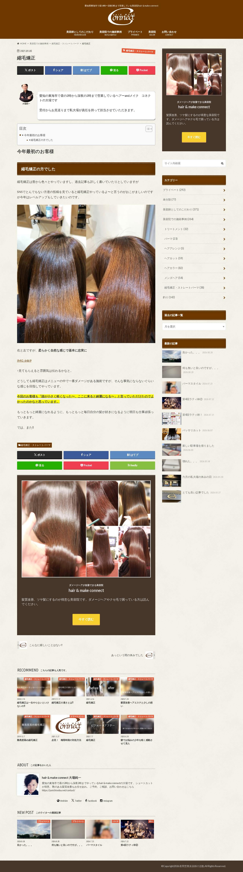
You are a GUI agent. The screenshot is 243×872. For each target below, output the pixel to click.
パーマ (171, 238)
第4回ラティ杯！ (198, 414)
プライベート (135, 33)
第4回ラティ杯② (198, 399)
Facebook (92, 801)
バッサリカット (197, 430)
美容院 (152, 33)
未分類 (169, 199)
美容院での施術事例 (110, 33)
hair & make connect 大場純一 (61, 777)
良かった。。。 (197, 352)
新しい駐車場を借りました (198, 447)
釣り (169, 297)
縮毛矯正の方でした (42, 139)
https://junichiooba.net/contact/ (58, 790)
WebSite (64, 801)
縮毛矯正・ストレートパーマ (35, 445)
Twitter (78, 801)
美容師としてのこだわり (80, 33)
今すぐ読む (86, 619)
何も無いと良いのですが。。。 (201, 369)
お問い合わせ (169, 33)
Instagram (108, 801)
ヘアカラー (173, 268)
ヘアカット (173, 258)
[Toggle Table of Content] (147, 129)
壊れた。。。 (196, 461)
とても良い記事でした (201, 492)
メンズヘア (173, 277)
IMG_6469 (24, 360)
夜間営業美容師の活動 (191, 866)
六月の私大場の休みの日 (202, 476)
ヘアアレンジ (174, 248)
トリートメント (176, 229)
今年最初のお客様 (34, 135)
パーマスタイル (197, 383)
